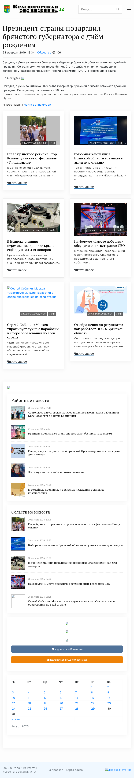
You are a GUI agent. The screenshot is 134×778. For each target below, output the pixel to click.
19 (45, 703)
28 (77, 708)
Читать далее (17, 182)
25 (29, 708)
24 (14, 708)
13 (60, 698)
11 (29, 698)
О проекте (56, 770)
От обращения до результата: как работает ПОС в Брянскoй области (98, 328)
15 (92, 698)
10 (13, 698)
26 (45, 708)
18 (29, 703)
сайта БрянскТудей (37, 104)
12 (45, 698)
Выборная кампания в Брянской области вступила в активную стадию (98, 158)
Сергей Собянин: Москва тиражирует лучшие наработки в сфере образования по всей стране (33, 331)
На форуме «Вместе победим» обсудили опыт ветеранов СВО (99, 243)
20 (61, 703)
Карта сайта (74, 770)
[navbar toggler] (128, 9)
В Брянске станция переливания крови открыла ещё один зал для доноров (30, 245)
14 (76, 698)
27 (61, 708)
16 (108, 698)
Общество (44, 52)
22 (93, 703)
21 (76, 703)
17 (13, 703)
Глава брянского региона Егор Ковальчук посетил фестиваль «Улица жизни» (32, 158)
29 (93, 708)
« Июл (16, 719)
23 (109, 703)
